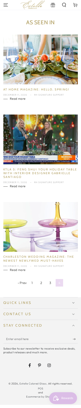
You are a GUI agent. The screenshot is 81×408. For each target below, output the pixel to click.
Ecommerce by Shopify (40, 396)
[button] (64, 4)
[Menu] (5, 4)
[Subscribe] (75, 339)
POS (40, 388)
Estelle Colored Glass (33, 383)
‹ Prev (22, 283)
